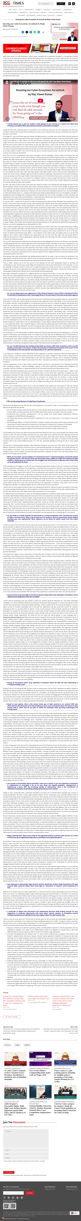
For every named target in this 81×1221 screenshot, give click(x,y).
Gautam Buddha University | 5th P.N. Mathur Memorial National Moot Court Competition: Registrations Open (40, 1110)
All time (27, 1045)
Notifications (45, 1068)
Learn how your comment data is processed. (34, 1175)
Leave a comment (13, 1016)
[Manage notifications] (3, 1218)
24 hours (7, 1045)
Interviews (43, 12)
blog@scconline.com (50, 1189)
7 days (17, 1045)
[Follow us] (4, 1197)
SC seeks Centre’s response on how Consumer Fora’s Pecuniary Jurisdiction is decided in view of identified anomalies (15, 1075)
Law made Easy (23, 12)
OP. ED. (20, 9)
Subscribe (59, 15)
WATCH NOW (51, 15)
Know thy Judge (34, 12)
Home (10, 9)
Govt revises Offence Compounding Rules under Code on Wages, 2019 (40, 1073)
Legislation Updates (35, 1068)
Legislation (46, 9)
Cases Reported (67, 9)
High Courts (15, 1102)
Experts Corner (28, 9)
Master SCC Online (41, 15)
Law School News (12, 12)
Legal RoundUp (56, 9)
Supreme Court (16, 1068)
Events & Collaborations (55, 12)
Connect (61, 3)
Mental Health (68, 12)
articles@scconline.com (72, 1189)
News (14, 9)
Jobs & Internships (30, 15)
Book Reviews (21, 15)
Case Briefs (38, 9)
